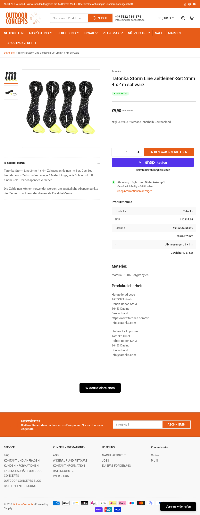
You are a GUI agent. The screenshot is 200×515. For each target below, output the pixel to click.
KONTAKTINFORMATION (69, 465)
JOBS (105, 460)
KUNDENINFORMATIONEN (21, 465)
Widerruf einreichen (100, 388)
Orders (155, 455)
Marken (174, 33)
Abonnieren (176, 424)
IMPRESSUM (61, 476)
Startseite (9, 52)
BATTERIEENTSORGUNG (20, 486)
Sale (159, 33)
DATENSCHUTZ (63, 471)
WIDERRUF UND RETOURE (70, 460)
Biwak (89, 33)
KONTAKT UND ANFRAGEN (22, 460)
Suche (102, 18)
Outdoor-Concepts (23, 504)
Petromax (111, 33)
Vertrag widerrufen (178, 506)
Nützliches (137, 33)
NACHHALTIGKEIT (114, 455)
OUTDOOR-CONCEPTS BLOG (22, 481)
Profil (154, 460)
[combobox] (81, 18)
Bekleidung (66, 33)
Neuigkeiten (13, 33)
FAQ (6, 455)
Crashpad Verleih (21, 43)
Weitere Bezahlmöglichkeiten (153, 169)
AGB (56, 455)
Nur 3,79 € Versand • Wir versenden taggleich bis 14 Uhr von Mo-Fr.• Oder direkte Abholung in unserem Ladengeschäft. (68, 4)
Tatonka (116, 71)
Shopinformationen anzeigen (134, 191)
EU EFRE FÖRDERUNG (116, 465)
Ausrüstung (39, 33)
